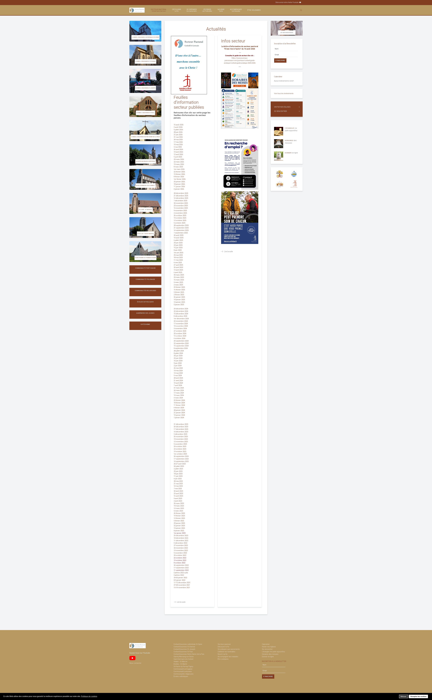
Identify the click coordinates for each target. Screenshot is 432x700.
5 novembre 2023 (180, 444)
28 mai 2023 (178, 481)
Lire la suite (181, 602)
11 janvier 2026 (179, 187)
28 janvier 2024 (179, 410)
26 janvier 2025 (179, 297)
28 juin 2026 (178, 132)
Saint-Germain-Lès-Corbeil (183, 659)
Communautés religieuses (145, 290)
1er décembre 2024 (181, 319)
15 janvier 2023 (179, 528)
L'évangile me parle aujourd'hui (273, 652)
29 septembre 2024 (181, 341)
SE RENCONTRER (280, 111)
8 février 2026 (179, 177)
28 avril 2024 (178, 378)
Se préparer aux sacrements (229, 649)
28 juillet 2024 (179, 351)
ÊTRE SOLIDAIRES (254, 10)
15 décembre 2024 (181, 314)
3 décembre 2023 (181, 434)
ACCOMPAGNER (236, 10)
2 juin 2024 (178, 366)
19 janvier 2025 (179, 300)
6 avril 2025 (178, 272)
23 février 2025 (179, 287)
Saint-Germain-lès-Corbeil (145, 185)
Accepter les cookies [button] (418, 696)
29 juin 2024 (178, 356)
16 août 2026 (179, 125)
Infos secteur (233, 41)
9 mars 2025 (178, 282)
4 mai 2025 (178, 262)
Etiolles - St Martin (180, 664)
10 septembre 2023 (181, 461)
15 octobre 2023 (180, 451)
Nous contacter (135, 663)
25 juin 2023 (178, 471)
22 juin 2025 (178, 245)
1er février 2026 (180, 179)
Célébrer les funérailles (226, 652)
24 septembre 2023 (181, 456)
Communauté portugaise (145, 268)
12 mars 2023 (179, 508)
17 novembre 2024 (181, 324)
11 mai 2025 (178, 260)
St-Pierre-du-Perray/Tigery (183, 666)
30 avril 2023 (178, 491)
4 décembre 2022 (181, 543)
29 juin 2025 (178, 243)
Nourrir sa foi (222, 654)
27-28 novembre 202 (181, 585)
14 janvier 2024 (179, 415)
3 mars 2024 (178, 398)
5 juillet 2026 (178, 130)
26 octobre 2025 (180, 215)
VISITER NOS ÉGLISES (282, 107)
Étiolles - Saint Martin (145, 233)
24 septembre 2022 (181, 565)
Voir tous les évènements (284, 93)
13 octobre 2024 (180, 336)
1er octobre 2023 (180, 454)
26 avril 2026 (178, 149)
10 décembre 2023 (181, 432)
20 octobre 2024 (180, 333)
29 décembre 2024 (181, 309)
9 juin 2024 (178, 363)
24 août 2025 (179, 235)
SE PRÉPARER (192, 10)
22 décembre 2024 (181, 311)
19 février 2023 (179, 516)
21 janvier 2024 (179, 413)
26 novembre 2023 (181, 437)
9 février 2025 (179, 292)
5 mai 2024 (178, 376)
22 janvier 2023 (179, 526)
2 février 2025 (179, 295)
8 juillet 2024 (178, 353)
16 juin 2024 (178, 361)
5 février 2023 (179, 521)
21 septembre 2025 (181, 228)
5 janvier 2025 (179, 305)
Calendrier (266, 644)
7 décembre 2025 (180, 201)
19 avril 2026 (178, 152)
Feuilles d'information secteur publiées (189, 102)
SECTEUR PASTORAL (158, 10)
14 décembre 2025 (181, 198)
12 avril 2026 (178, 154)
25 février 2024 (179, 400)
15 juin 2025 (178, 248)
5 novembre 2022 (180, 553)
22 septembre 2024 (181, 343)
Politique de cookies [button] (89, 696)
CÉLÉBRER (207, 10)
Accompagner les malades (228, 657)
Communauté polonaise (145, 279)
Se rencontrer (267, 649)
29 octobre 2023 (180, 446)
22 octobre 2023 (180, 449)
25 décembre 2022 (181, 536)
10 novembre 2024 (181, 326)
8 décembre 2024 (181, 316)
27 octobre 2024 (180, 331)
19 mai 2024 (178, 371)
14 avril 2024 (178, 383)
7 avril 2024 (178, 385)
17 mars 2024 (179, 393)
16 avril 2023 (178, 496)
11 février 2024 (179, 405)
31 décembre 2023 (181, 424)
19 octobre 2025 (180, 218)
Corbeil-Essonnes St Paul (145, 112)
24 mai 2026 (178, 140)
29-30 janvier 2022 (180, 578)
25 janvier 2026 (179, 182)
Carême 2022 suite (181, 573)
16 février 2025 (179, 290)
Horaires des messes (270, 654)
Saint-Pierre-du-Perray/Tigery (145, 257)
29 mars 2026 (179, 159)
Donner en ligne (268, 657)
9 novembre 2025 (180, 211)
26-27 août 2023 (180, 464)
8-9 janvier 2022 (179, 580)
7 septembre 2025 (181, 233)
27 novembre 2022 (181, 545)
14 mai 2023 (178, 486)
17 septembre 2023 (181, 459)
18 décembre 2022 (181, 538)
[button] (98, 696)
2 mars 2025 (178, 285)
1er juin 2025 (179, 253)
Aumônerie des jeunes (145, 313)
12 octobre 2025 (180, 220)
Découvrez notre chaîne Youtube (287, 2)
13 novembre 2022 (181, 550)
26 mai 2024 (178, 368)
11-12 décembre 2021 (182, 583)
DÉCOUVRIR (176, 10)
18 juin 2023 (178, 474)
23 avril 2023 (178, 493)
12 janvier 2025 (179, 302)
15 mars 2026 (179, 164)
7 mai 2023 (178, 489)
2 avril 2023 (178, 501)
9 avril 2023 (178, 498)
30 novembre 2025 (181, 203)
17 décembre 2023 (181, 429)
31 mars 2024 (179, 388)
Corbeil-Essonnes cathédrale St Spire (145, 37)
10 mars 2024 (179, 395)
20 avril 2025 (178, 267)
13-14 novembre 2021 (182, 588)
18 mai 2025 (178, 258)
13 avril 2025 (178, 270)
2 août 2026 (178, 127)
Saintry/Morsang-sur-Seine (145, 161)
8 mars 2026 (178, 167)
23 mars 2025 (179, 277)
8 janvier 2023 (179, 531)
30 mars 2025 (179, 275)
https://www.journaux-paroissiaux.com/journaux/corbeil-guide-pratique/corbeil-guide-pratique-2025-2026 (239, 60)
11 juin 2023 (178, 476)
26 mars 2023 (179, 503)
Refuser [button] (403, 696)
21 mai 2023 (178, 484)
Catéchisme (145, 324)
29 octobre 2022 (180, 555)
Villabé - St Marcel (145, 209)
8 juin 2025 (178, 250)
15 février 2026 (179, 174)
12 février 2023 (179, 518)
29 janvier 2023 (179, 523)
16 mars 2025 (179, 280)
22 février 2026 (179, 172)
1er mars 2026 (179, 169)
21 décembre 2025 (181, 196)
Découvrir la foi (223, 647)
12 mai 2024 (178, 373)
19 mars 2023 (179, 506)
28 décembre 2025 (181, 193)
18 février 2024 (179, 403)
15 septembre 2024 (181, 346)
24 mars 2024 (179, 390)
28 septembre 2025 (181, 225)
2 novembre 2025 (180, 213)
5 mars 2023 (178, 511)
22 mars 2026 (179, 162)
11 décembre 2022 (181, 541)
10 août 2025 (179, 238)
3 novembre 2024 (180, 329)
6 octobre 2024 (180, 338)
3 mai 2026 (178, 147)
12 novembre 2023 (181, 442)
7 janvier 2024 (179, 418)
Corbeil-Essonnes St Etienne (145, 61)
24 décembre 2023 (181, 427)
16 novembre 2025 (181, 208)
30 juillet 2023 (179, 466)
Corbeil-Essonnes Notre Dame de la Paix (145, 136)
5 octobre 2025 (180, 223)
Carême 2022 (179, 575)
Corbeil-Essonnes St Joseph (145, 88)
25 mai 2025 (178, 255)
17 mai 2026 (178, 142)
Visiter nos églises (269, 647)
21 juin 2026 (178, 135)
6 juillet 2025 (178, 240)
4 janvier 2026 (179, 189)
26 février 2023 (179, 513)
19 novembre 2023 (181, 439)
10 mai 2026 (178, 145)
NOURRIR (221, 10)
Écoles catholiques (145, 302)
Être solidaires (223, 659)
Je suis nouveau (286, 32)
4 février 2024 (179, 408)
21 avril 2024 (178, 380)
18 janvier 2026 (179, 184)
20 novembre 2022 (181, 548)
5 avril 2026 (178, 157)
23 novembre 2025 (181, 206)
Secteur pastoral (224, 644)
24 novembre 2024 (181, 321)
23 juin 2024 (178, 358)
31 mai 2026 (178, 137)
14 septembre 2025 (181, 230)
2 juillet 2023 (178, 469)
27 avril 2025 (178, 265)
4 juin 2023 (178, 479)
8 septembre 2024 (181, 348)
